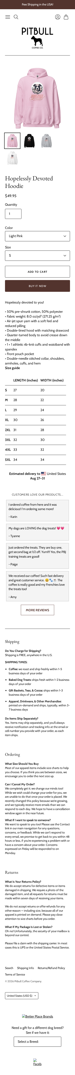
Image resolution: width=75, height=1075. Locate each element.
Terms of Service (15, 974)
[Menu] (7, 17)
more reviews (37, 610)
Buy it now (37, 286)
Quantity (11, 205)
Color (9, 228)
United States (19, 995)
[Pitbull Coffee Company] (37, 38)
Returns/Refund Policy (51, 968)
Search (9, 968)
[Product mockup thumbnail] (12, 140)
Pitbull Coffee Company (27, 981)
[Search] (16, 17)
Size (8, 247)
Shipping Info (25, 968)
